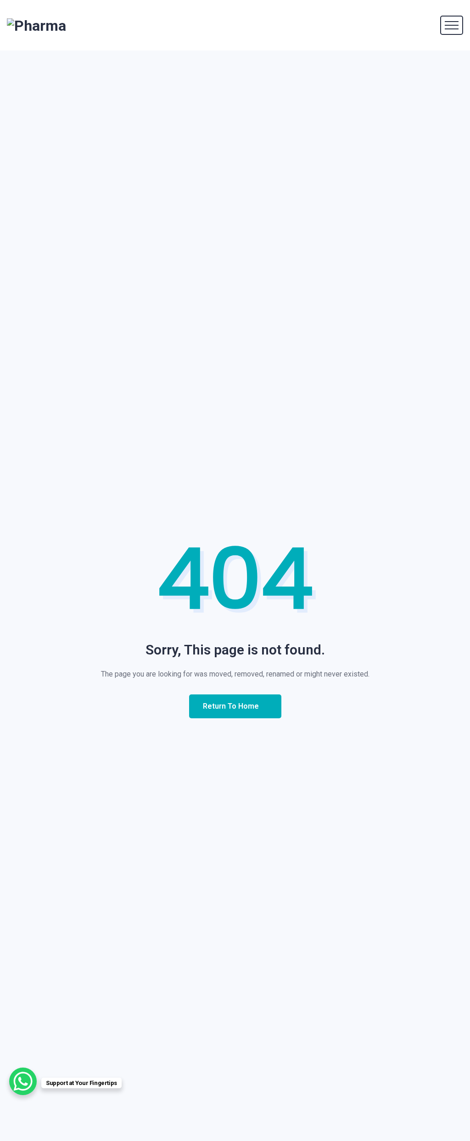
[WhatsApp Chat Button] (23, 1081)
